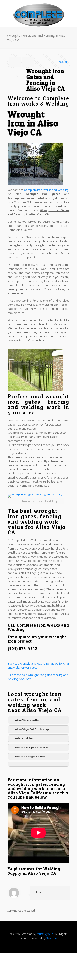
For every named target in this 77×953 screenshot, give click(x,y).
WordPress (53, 938)
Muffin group (45, 934)
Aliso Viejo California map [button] (32, 729)
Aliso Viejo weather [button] (27, 720)
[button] (38, 764)
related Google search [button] (30, 756)
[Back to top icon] (38, 930)
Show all (62, 61)
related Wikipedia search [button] (31, 747)
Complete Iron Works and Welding (46, 190)
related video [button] (24, 738)
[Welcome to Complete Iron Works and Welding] (38, 8)
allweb (38, 892)
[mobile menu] (71, 8)
